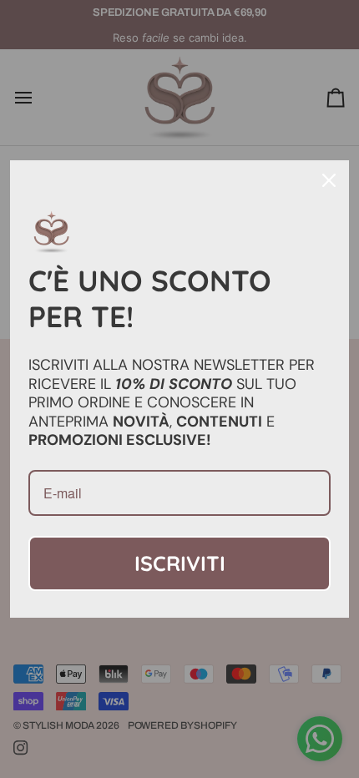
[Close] (329, 180)
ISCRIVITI (179, 563)
